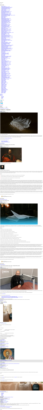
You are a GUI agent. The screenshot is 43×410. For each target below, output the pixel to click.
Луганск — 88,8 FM (3, 41)
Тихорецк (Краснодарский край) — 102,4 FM (5, 68)
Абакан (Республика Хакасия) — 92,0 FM (5, 6)
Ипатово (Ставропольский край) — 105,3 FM (5, 29)
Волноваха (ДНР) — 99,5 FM (4, 16)
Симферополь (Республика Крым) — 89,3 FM (6, 62)
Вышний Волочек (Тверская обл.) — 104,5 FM (6, 18)
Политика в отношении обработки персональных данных (6, 406)
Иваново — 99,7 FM (3, 27)
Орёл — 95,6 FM (3, 52)
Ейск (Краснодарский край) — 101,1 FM (5, 23)
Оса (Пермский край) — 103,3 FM (4, 53)
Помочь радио (1, 303)
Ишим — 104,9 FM (3, 87)
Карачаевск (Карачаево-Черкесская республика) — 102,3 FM (7, 32)
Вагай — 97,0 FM (3, 83)
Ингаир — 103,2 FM (3, 86)
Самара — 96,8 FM (3, 59)
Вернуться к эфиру (2, 4)
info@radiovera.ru (8, 407)
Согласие (3, 329)
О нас (2, 98)
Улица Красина (1, 366)
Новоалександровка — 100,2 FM (4, 89)
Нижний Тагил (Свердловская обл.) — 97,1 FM (6, 47)
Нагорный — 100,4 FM (3, 88)
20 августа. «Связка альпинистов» (4, 141)
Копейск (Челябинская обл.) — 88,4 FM (5, 36)
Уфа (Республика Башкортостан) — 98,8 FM (5, 73)
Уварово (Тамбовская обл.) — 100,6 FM (5, 72)
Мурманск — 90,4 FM (3, 44)
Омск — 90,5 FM (3, 51)
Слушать (1, 339)
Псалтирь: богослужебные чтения (3, 199)
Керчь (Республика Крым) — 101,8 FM (5, 33)
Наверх (1, 391)
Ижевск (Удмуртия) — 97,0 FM (4, 28)
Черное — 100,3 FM (3, 92)
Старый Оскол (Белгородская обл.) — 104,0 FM (6, 64)
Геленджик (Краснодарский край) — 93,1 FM (5, 20)
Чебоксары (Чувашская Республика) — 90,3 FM (6, 75)
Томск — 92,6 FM (3, 70)
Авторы (2, 97)
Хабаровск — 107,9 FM (3, 74)
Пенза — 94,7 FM (3, 54)
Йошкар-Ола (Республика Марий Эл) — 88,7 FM (6, 30)
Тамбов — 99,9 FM (3, 66)
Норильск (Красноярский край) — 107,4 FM (5, 50)
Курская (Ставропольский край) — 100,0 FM (5, 39)
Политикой (2, 330)
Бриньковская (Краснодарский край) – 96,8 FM (6, 12)
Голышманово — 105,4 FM (4, 84)
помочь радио (1, 94)
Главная (1, 108)
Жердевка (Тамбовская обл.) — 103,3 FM (5, 25)
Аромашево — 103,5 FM (3, 81)
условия (4, 302)
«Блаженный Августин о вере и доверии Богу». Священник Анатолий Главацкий (9, 297)
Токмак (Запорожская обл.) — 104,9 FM (5, 69)
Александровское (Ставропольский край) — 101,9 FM (6, 7)
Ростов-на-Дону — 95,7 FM (4, 57)
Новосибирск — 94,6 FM (3, 49)
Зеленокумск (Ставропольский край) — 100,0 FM (6, 26)
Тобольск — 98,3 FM (3, 90)
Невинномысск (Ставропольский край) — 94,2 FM (6, 45)
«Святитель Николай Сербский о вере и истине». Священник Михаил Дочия (9, 296)
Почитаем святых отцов (2, 264)
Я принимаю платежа (4, 302)
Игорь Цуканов (3, 293)
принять (1, 409)
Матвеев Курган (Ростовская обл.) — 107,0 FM (6, 42)
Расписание (2, 393)
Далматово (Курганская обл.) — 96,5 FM (5, 21)
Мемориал (2, 395)
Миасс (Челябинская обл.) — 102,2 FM (5, 43)
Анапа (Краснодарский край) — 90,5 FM (5, 8)
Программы (2, 96)
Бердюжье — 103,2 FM (3, 82)
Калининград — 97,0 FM (3, 31)
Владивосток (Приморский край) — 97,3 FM (5, 14)
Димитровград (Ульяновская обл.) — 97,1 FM (5, 22)
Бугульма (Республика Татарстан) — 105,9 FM (6, 13)
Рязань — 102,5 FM (3, 58)
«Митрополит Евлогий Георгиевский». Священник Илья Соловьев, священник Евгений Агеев (9, 363)
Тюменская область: (3, 80)
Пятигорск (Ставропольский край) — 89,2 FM (6, 56)
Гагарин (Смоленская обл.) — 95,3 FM (5, 19)
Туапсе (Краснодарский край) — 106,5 (5, 71)
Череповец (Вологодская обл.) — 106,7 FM (5, 76)
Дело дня (2, 394)
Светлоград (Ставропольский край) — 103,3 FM (6, 61)
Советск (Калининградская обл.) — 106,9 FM (5, 63)
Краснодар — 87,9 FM (3, 38)
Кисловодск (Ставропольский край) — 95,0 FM (6, 35)
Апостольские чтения (2, 143)
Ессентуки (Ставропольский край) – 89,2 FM (5, 24)
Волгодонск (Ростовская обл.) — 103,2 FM (5, 15)
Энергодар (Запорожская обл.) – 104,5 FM (5, 77)
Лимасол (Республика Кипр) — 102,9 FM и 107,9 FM (6, 40)
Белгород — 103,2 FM (3, 10)
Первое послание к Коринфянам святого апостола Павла (6, 360)
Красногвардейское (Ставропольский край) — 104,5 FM (7, 37)
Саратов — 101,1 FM (3, 60)
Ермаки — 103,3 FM (3, 85)
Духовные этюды (6, 108)
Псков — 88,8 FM (3, 55)
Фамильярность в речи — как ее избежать (4, 343)
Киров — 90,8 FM (3, 34)
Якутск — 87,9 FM (3, 78)
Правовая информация (2, 405)
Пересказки (3, 339)
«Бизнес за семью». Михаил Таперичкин (4, 346)
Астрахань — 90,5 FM (3, 9)
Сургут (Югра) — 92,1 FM (4, 65)
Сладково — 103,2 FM (3, 91)
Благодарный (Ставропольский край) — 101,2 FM (6, 11)
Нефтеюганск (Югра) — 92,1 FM (4, 46)
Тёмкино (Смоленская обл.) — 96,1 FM (5, 67)
